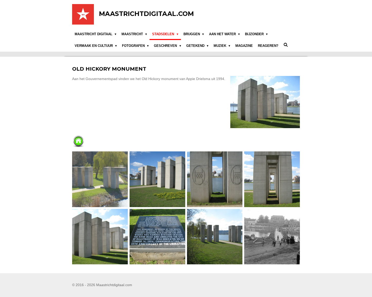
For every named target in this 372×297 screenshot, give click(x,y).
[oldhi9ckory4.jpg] (157, 179)
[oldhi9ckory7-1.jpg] (100, 236)
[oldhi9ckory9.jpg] (214, 236)
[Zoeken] (286, 45)
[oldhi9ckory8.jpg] (157, 236)
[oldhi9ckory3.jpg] (100, 179)
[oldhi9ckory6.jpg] (272, 179)
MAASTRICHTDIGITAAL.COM (146, 13)
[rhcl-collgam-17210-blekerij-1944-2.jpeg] (272, 236)
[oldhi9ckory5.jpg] (214, 179)
